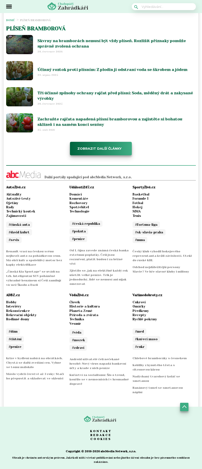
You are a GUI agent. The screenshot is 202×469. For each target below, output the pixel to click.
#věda (76, 332)
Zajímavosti (16, 216)
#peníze (78, 239)
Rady (10, 207)
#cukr (140, 347)
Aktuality (13, 194)
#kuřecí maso (146, 339)
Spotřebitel (79, 207)
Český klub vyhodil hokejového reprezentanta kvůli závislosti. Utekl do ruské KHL (162, 256)
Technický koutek (20, 211)
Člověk (74, 302)
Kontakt (101, 431)
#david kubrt (19, 232)
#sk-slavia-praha (149, 232)
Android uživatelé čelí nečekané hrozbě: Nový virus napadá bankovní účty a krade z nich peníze (97, 363)
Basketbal (141, 194)
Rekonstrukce (18, 311)
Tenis (137, 216)
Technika (76, 319)
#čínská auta (19, 224)
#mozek (78, 340)
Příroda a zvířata (83, 315)
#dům (13, 331)
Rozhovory (78, 203)
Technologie (79, 211)
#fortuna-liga (146, 224)
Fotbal (138, 203)
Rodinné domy (17, 319)
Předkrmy (141, 311)
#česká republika (86, 224)
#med (139, 331)
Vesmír (75, 323)
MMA (137, 211)
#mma (140, 240)
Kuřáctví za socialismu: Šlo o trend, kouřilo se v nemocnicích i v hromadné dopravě (99, 379)
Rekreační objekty (21, 315)
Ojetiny (12, 203)
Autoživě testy (18, 198)
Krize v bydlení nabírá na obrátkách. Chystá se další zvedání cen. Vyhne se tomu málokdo (34, 362)
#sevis (14, 240)
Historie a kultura (84, 306)
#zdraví (78, 348)
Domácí (75, 194)
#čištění (15, 339)
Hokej (137, 207)
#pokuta (79, 231)
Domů (10, 20)
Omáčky (139, 306)
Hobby (11, 302)
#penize (15, 347)
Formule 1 (141, 198)
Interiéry (13, 306)
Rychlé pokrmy (145, 319)
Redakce (101, 435)
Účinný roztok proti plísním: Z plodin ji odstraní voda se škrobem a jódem (112, 69)
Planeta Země (80, 311)
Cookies (100, 439)
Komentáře (78, 198)
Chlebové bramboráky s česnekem (160, 358)
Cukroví (139, 302)
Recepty (139, 315)
